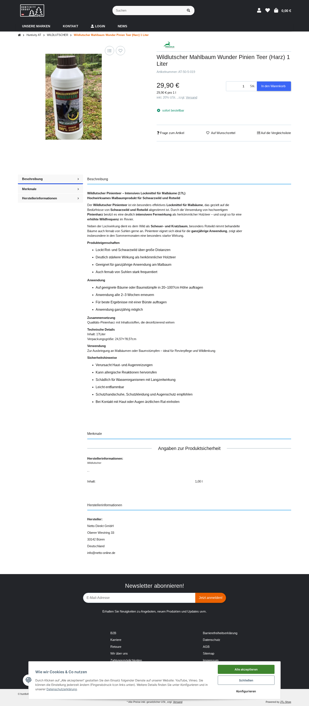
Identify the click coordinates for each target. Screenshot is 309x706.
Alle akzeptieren (246, 669)
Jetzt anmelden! (210, 598)
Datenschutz (211, 640)
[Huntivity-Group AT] (32, 10)
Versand (191, 97)
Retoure (115, 646)
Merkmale (29, 189)
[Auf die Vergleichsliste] (109, 50)
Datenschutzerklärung (61, 689)
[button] (259, 10)
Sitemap (208, 653)
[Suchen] (188, 10)
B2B (113, 633)
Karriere (115, 640)
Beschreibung (32, 179)
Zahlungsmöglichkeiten (126, 660)
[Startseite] (19, 35)
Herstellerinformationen (39, 198)
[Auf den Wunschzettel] (120, 50)
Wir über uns (119, 653)
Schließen (246, 680)
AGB (206, 646)
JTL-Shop (285, 702)
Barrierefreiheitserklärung (220, 633)
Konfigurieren (246, 691)
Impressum (211, 660)
